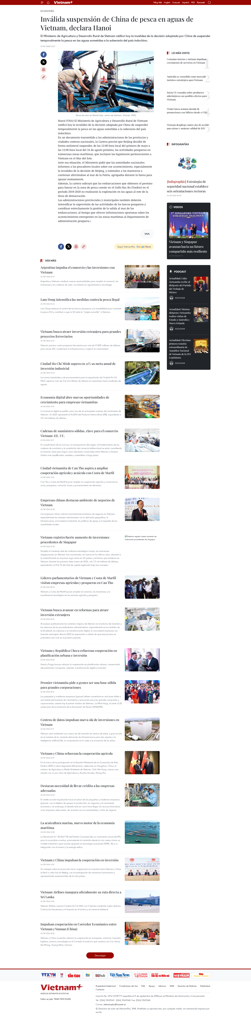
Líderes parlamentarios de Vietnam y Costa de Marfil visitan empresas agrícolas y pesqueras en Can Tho (78, 580)
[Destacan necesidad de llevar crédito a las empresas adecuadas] (142, 795)
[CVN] (140, 975)
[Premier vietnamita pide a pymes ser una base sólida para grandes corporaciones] (142, 691)
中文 (193, 2)
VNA (172, 985)
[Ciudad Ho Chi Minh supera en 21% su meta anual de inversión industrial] (142, 372)
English (167, 2)
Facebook (44, 54)
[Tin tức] (74, 975)
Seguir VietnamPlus (126, 246)
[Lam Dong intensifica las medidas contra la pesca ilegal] (142, 308)
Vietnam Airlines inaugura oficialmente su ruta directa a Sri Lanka (81, 894)
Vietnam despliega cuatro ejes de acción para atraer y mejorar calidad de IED (188, 126)
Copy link (44, 77)
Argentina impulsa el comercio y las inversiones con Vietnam (78, 269)
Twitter (44, 62)
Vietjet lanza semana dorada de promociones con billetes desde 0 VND (187, 110)
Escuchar (180, 298)
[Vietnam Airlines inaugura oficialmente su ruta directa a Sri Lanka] (142, 901)
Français (176, 2)
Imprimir (44, 70)
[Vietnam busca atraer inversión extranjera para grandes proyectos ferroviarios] (142, 340)
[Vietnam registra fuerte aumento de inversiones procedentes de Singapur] (142, 546)
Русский (201, 2)
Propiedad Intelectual (106, 985)
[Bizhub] (100, 975)
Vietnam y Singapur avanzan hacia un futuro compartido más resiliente (188, 246)
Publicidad (205, 985)
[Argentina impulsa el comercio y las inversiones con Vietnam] (142, 276)
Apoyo (152, 985)
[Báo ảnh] (181, 975)
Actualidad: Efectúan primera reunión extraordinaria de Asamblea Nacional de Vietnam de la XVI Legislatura (180, 349)
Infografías (180, 144)
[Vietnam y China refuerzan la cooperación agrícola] (142, 762)
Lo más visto (181, 53)
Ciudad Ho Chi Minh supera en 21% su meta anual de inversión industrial (78, 366)
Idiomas (162, 985)
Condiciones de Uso (128, 985)
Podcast (180, 271)
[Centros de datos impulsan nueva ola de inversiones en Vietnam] (142, 729)
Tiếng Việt (157, 2)
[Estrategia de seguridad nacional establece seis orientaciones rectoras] (188, 163)
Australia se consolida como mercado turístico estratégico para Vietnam (186, 78)
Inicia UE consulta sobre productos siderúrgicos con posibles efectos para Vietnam (187, 96)
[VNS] (119, 975)
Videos (178, 207)
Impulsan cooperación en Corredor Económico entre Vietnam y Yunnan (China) (79, 926)
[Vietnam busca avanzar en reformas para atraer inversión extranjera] (142, 619)
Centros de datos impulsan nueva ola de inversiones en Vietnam (80, 722)
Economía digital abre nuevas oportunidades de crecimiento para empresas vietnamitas (75, 399)
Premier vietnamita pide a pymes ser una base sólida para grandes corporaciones (78, 685)
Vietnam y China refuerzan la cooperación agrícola (77, 753)
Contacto (100, 989)
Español (185, 2)
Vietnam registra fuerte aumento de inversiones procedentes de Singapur (75, 539)
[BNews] (88, 975)
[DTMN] (160, 975)
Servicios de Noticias (187, 985)
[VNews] (61, 975)
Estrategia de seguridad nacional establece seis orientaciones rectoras (187, 186)
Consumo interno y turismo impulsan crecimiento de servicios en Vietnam (186, 61)
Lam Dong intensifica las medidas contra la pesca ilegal (80, 299)
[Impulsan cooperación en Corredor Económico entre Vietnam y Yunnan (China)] (142, 933)
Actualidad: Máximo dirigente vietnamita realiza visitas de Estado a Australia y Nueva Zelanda (180, 316)
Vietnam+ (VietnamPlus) (64, 2)
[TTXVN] (48, 975)
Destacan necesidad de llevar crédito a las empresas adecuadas (77, 788)
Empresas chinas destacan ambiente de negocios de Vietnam (78, 502)
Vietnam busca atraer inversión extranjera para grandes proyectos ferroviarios (81, 333)
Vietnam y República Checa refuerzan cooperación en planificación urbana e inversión (79, 652)
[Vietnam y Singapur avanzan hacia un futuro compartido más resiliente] (188, 225)
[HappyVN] (201, 975)
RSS (143, 985)
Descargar (100, 955)
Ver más (50, 260)
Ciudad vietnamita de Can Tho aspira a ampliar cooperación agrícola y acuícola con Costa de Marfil (77, 470)
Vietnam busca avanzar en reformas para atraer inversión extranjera (75, 612)
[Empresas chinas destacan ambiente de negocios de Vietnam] (142, 509)
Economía (47, 11)
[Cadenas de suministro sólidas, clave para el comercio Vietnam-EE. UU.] (142, 440)
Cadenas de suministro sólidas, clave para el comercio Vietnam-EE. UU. (79, 433)
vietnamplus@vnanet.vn (114, 1004)
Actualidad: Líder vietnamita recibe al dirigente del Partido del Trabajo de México (180, 285)
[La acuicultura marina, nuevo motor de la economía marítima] (142, 832)
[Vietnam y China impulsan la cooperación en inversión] (142, 869)
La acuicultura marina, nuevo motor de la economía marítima (78, 825)
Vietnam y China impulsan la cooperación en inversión (79, 860)
